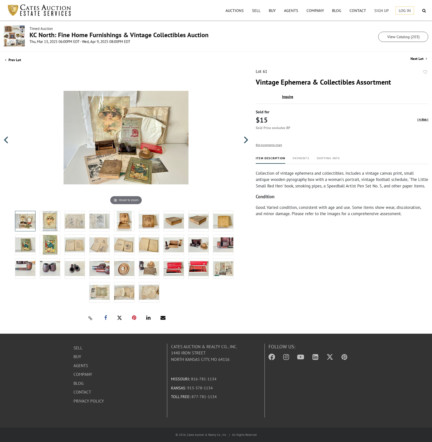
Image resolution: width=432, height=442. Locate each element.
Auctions (235, 10)
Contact (358, 10)
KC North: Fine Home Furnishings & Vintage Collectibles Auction (119, 35)
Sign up (381, 10)
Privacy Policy (89, 401)
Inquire (287, 96)
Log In (405, 10)
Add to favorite (425, 72)
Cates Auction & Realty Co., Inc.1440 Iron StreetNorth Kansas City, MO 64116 (204, 353)
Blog (336, 10)
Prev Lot (14, 60)
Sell (256, 10)
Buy (272, 10)
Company (315, 10)
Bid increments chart (269, 145)
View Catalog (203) (403, 36)
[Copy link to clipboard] (91, 318)
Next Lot (417, 59)
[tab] (270, 160)
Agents (291, 10)
